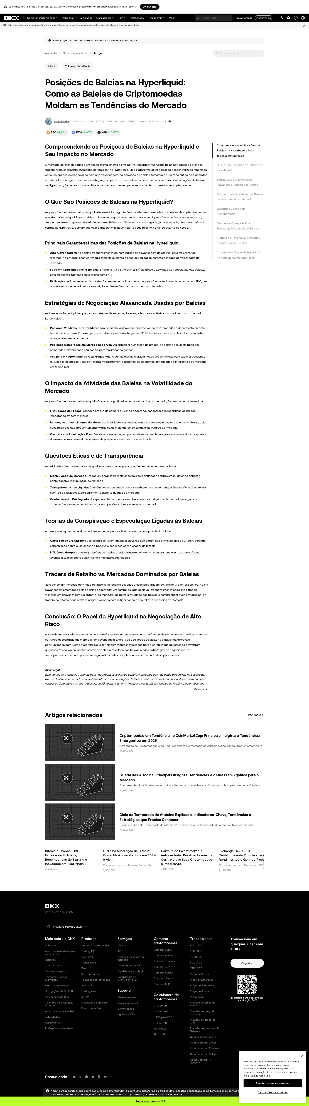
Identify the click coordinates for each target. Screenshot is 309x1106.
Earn (120, 17)
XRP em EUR (161, 1028)
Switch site (150, 6)
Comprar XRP (162, 984)
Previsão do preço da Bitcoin (202, 1004)
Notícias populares (75, 53)
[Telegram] (92, 1077)
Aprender (51, 53)
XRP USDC (196, 968)
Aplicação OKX (54, 1022)
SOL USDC (196, 962)
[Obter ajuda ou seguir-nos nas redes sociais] (296, 18)
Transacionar (103, 17)
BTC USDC (196, 945)
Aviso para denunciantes (59, 1011)
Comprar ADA (162, 966)
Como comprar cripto (203, 1036)
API (119, 951)
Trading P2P (88, 951)
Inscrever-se (263, 17)
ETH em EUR (161, 1011)
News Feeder (61, 121)
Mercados (86, 17)
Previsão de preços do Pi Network (204, 1030)
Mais (171, 17)
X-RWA (85, 996)
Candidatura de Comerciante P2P (127, 978)
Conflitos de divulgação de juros (59, 1004)
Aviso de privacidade (57, 985)
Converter (87, 956)
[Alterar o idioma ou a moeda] (303, 18)
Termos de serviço (56, 971)
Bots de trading (90, 974)
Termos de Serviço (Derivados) (56, 978)
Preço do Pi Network (202, 985)
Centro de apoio (127, 997)
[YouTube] (74, 1077)
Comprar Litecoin (164, 978)
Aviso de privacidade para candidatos (60, 952)
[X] (80, 1077)
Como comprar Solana (203, 1054)
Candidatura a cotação (131, 971)
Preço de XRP (198, 996)
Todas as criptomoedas (95, 979)
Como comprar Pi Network (200, 1061)
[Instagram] (86, 1077)
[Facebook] (99, 1077)
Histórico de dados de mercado (130, 958)
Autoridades (52, 1016)
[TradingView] (105, 1077)
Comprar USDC (163, 949)
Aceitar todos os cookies (272, 1083)
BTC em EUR (161, 1005)
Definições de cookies (273, 1092)
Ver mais (254, 715)
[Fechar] (302, 1056)
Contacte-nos (53, 965)
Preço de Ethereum (201, 979)
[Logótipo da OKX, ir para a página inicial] (11, 18)
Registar (247, 963)
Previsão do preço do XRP (202, 1021)
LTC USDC (196, 956)
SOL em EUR (161, 1023)
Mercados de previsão (94, 1002)
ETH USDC (196, 951)
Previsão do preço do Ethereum (202, 1012)
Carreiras (50, 959)
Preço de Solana (199, 991)
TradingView (88, 991)
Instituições (137, 17)
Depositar (68, 17)
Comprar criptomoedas (41, 17)
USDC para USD (163, 1017)
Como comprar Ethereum (205, 1048)
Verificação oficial (127, 1003)
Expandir (199, 689)
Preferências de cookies (59, 1028)
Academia (156, 17)
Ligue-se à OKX (126, 1014)
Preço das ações (91, 1008)
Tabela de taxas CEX (129, 965)
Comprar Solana (163, 972)
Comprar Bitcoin (163, 955)
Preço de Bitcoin (200, 974)
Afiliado (121, 945)
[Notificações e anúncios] (288, 18)
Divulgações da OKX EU (59, 991)
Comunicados (125, 1008)
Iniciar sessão (244, 17)
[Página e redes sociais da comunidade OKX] (111, 1077)
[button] (216, 53)
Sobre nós (51, 945)
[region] (272, 1077)
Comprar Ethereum (165, 961)
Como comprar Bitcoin (203, 1042)
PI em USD (160, 1034)
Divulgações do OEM (57, 996)
